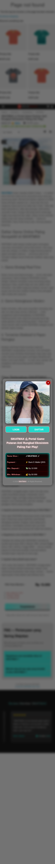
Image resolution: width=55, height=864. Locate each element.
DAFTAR (39, 429)
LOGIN (16, 429)
